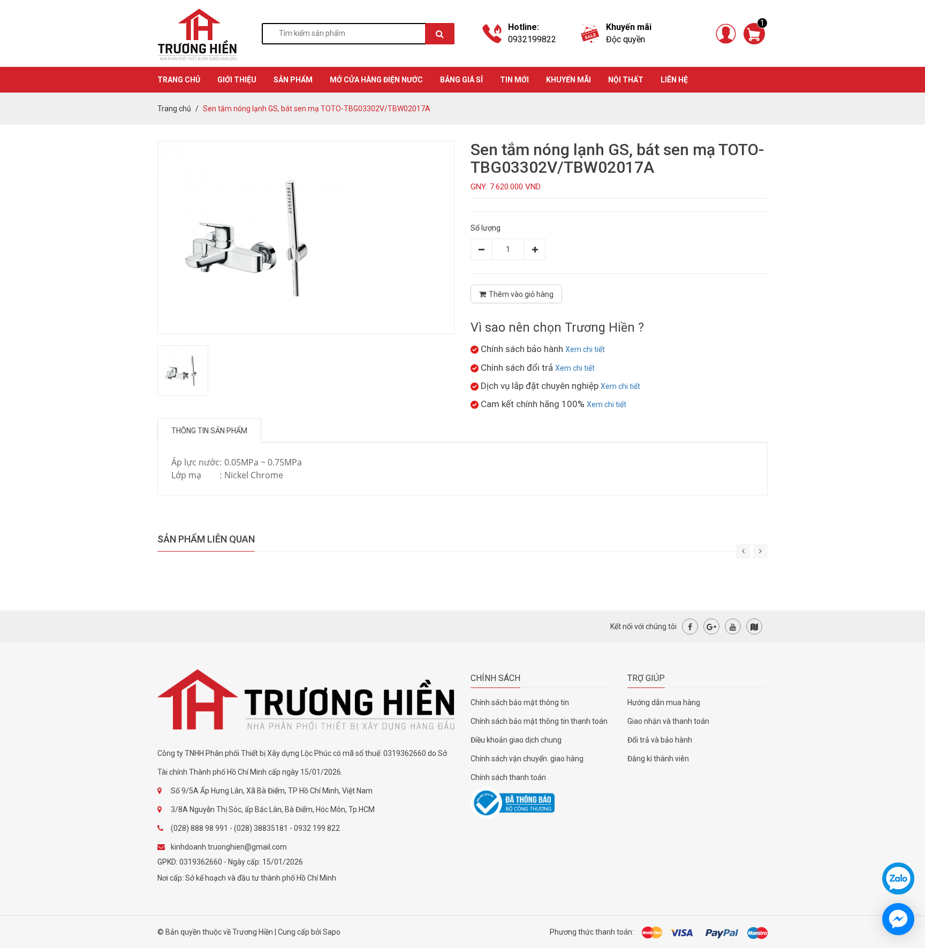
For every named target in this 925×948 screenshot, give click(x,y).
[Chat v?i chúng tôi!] (898, 919)
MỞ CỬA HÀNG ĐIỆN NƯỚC (376, 79)
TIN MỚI (514, 79)
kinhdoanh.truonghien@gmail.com (229, 847)
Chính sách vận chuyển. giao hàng (527, 758)
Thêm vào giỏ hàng (521, 294)
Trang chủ (174, 108)
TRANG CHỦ (178, 79)
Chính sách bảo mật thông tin (520, 702)
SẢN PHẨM (293, 79)
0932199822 (532, 39)
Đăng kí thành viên (658, 758)
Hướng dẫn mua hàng (663, 702)
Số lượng (486, 228)
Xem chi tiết (585, 349)
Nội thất (625, 79)
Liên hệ (674, 79)
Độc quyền (625, 39)
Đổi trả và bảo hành (659, 740)
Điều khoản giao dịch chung (516, 740)
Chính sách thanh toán (508, 777)
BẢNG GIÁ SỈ (461, 79)
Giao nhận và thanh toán (668, 721)
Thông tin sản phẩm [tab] (209, 430)
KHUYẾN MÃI (568, 79)
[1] (754, 32)
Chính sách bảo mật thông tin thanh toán (539, 721)
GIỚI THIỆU (236, 79)
